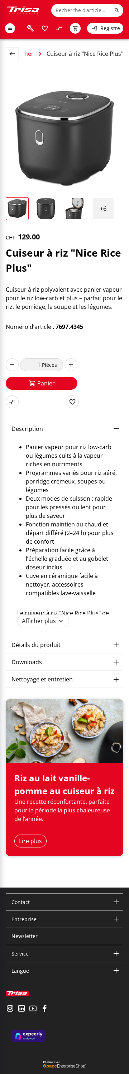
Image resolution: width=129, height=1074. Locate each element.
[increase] (70, 364)
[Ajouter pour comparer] (12, 401)
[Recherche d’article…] (117, 10)
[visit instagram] (10, 1009)
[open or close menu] (10, 28)
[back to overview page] (15, 53)
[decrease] (12, 364)
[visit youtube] (33, 1009)
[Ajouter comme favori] (72, 401)
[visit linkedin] (21, 1009)
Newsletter (24, 936)
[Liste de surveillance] (44, 28)
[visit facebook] (44, 1009)
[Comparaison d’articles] (59, 28)
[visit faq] (30, 28)
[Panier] (75, 28)
